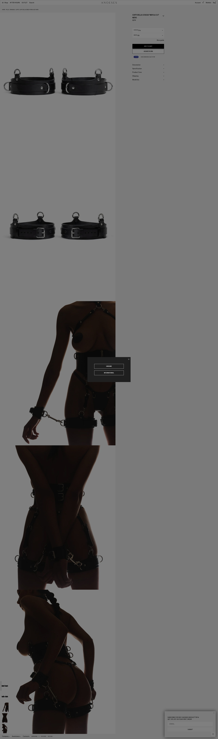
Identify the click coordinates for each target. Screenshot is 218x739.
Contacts (26, 736)
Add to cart (148, 46)
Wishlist (208, 3)
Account (198, 3)
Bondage (12, 9)
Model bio (135, 80)
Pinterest (43, 736)
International (109, 373)
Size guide (160, 40)
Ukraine (109, 366)
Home (3, 9)
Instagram (34, 736)
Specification (137, 68)
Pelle (7, 9)
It (203, 3)
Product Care (137, 72)
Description (136, 65)
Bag (214, 3)
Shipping (135, 76)
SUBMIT (190, 729)
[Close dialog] (214, 713)
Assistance (16, 736)
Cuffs (17, 9)
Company (5, 736)
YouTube (50, 736)
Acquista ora (148, 51)
